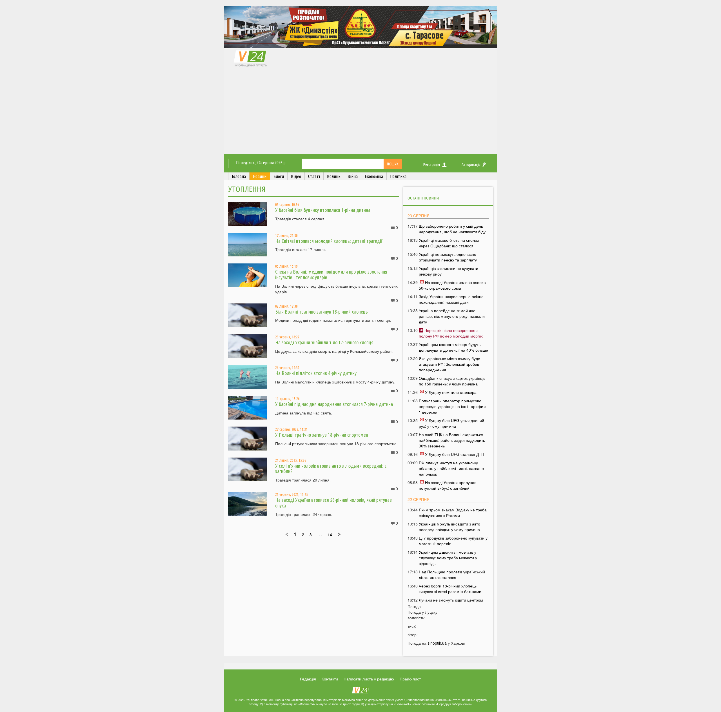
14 (330, 534)
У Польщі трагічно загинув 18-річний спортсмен (321, 435)
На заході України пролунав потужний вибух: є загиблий (447, 485)
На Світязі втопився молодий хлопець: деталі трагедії (328, 241)
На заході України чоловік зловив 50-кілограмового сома (452, 285)
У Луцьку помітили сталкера (451, 392)
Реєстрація (431, 164)
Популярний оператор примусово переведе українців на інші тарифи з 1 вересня (452, 406)
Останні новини (423, 198)
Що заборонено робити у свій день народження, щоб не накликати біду (452, 228)
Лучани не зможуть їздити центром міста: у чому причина (451, 602)
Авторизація (471, 164)
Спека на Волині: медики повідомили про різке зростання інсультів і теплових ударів (331, 274)
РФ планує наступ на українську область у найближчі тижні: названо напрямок (451, 468)
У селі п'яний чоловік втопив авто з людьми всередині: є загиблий (330, 468)
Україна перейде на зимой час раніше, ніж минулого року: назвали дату (452, 316)
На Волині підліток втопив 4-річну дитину (316, 373)
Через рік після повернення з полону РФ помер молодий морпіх (451, 333)
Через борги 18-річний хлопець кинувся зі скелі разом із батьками (450, 588)
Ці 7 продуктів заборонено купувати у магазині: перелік (453, 540)
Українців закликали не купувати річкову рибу (448, 271)
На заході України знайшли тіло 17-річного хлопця (324, 342)
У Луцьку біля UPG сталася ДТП (454, 454)
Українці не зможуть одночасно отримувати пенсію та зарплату (448, 257)
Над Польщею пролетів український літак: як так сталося (452, 574)
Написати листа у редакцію (369, 679)
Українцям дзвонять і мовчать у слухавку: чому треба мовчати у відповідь (448, 557)
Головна (239, 176)
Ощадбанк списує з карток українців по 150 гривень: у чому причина (452, 381)
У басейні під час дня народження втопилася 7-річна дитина (334, 404)
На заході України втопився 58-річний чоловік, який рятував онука (333, 502)
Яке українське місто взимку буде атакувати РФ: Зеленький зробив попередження (449, 364)
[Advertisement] (360, 111)
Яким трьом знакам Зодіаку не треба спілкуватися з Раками (453, 512)
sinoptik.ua (437, 643)
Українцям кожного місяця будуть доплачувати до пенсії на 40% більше (453, 347)
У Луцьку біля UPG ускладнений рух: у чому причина (451, 423)
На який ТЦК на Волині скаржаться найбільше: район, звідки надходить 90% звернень (452, 440)
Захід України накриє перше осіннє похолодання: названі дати (451, 299)
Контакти (330, 679)
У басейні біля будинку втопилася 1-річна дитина (322, 210)
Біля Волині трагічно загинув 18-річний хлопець (321, 311)
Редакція (308, 679)
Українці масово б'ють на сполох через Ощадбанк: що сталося (449, 243)
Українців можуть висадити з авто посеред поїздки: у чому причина (449, 526)
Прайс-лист (410, 679)
